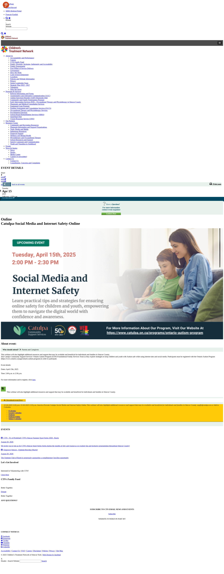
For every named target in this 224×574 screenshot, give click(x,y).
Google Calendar (15, 413)
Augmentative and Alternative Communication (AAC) (30, 96)
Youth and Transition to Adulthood (23, 144)
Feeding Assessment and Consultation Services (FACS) (30, 108)
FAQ (23, 551)
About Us (9, 56)
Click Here (5, 475)
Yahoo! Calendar (15, 419)
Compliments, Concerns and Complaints (25, 163)
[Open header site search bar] (8, 18)
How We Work (15, 73)
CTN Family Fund (17, 62)
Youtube (6, 543)
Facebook (6, 536)
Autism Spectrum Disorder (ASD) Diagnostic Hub (29, 98)
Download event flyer (14, 400)
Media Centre (15, 154)
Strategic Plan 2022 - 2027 (20, 85)
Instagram (6, 538)
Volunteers (14, 87)
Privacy (13, 81)
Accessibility (5, 551)
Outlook (12, 415)
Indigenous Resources (18, 131)
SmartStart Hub (16, 117)
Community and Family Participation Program (27, 100)
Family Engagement (17, 66)
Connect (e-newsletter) (18, 157)
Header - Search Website (8, 23)
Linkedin (6, 547)
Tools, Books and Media (19, 129)
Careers (13, 60)
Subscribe (112, 514)
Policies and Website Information (22, 79)
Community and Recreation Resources (24, 125)
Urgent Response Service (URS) (22, 119)
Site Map (59, 551)
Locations (14, 77)
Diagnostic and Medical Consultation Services (27, 104)
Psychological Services (18, 112)
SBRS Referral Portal (13, 11)
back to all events (18, 184)
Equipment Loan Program (19, 106)
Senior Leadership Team (19, 83)
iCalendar (12, 411)
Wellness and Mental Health (20, 136)
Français (9, 15)
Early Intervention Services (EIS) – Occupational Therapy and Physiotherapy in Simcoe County (45, 102)
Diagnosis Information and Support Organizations (28, 127)
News (12, 150)
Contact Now (111, 214)
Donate (3, 492)
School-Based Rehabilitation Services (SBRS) (27, 115)
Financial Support (16, 133)
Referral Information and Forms (22, 94)
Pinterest (6, 545)
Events (8, 146)
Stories (12, 152)
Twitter (5, 541)
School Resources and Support (21, 140)
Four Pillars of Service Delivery (22, 68)
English (15, 15)
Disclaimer (37, 551)
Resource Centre (12, 123)
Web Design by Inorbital (52, 555)
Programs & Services (13, 91)
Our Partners (10, 121)
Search (44, 561)
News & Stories (11, 148)
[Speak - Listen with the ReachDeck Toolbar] (6, 5)
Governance (14, 71)
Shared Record (11, 8)
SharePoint (10, 4)
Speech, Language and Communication (24, 142)
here (33, 380)
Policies (45, 551)
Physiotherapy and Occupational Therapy (25, 138)
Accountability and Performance (22, 58)
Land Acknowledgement (19, 75)
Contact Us (10, 159)
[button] (219, 43)
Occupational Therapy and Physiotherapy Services (28, 110)
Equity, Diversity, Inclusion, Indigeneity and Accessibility (31, 64)
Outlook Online (14, 417)
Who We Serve (15, 89)
